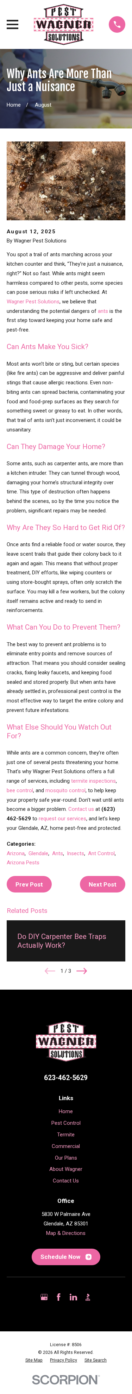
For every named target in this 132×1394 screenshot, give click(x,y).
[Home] (63, 24)
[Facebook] (58, 1297)
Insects (75, 853)
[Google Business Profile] (44, 1297)
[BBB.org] (88, 1297)
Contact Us (66, 1181)
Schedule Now (60, 1256)
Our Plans (66, 1158)
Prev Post (29, 884)
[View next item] (81, 971)
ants (103, 311)
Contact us (81, 809)
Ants (57, 853)
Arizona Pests (23, 862)
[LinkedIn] (73, 1297)
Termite (66, 1134)
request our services (62, 818)
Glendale (38, 853)
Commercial (66, 1146)
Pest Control (66, 1123)
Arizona (16, 853)
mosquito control (65, 790)
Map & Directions (66, 1233)
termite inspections (93, 781)
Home (66, 1111)
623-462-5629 (66, 1078)
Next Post (103, 884)
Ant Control (101, 853)
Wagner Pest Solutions (33, 301)
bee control (20, 790)
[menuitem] (34, 1360)
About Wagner (65, 1169)
